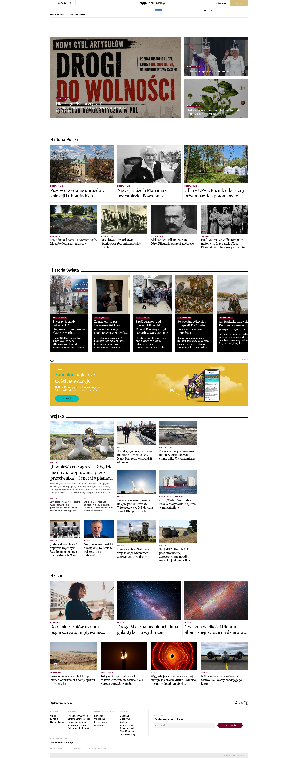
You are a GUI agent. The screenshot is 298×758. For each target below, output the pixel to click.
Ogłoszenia (99, 719)
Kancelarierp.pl (127, 728)
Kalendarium (75, 749)
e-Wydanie (221, 3)
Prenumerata (100, 722)
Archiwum (99, 725)
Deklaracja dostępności (79, 728)
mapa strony (56, 749)
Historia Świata (77, 14)
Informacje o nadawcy (79, 725)
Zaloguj (239, 3)
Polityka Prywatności (78, 716)
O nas (53, 716)
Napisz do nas (57, 722)
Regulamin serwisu (77, 722)
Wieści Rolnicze (127, 731)
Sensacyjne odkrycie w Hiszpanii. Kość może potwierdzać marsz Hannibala (192, 327)
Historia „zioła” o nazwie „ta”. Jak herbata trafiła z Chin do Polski (213, 112)
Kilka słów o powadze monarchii (208, 71)
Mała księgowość (128, 725)
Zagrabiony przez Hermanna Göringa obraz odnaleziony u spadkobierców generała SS (110, 329)
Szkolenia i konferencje (61, 742)
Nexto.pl (123, 722)
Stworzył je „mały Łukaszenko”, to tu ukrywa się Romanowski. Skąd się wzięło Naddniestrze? (69, 329)
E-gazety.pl (125, 719)
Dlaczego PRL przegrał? (79, 104)
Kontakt (54, 719)
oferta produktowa (98, 749)
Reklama (98, 716)
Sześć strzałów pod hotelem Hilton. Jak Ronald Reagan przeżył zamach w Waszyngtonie (152, 327)
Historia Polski (57, 14)
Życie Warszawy (127, 734)
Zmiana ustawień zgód (79, 719)
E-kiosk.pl (124, 716)
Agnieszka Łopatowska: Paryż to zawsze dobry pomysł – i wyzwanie (234, 325)
